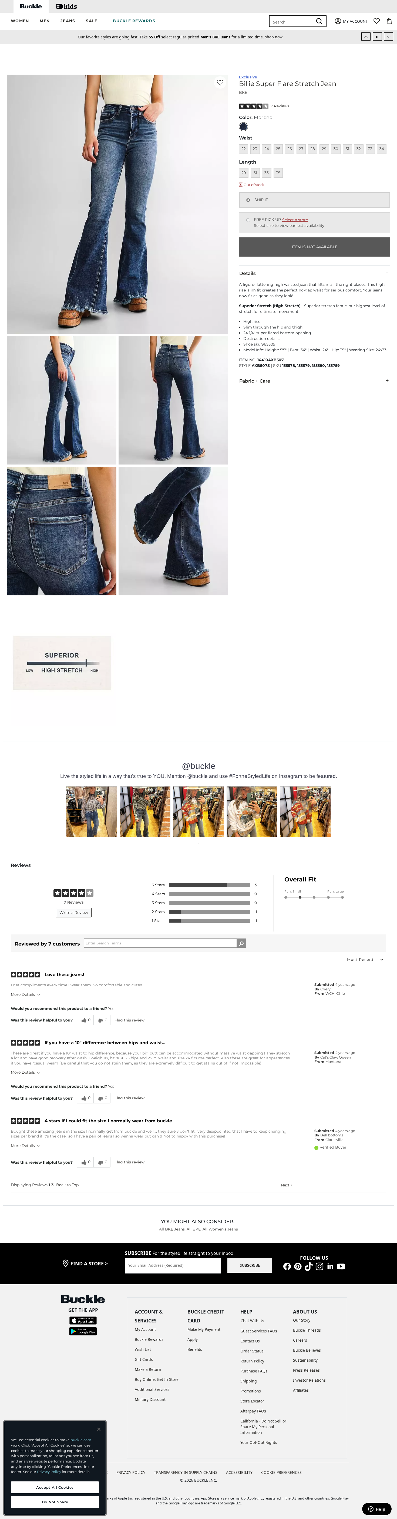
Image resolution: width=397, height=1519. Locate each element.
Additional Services (152, 1389)
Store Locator (252, 1401)
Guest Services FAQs (258, 1331)
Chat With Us (252, 1320)
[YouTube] (341, 1266)
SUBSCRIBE (250, 1265)
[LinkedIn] (330, 1266)
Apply (192, 1339)
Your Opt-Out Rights (258, 1442)
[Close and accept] (99, 1429)
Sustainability (305, 1360)
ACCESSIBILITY (239, 1472)
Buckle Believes (307, 1350)
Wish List (143, 1349)
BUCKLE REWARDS (134, 20)
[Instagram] (319, 1266)
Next (286, 1185)
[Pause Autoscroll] (377, 36)
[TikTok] (308, 1266)
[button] (19, 21)
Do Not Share (55, 1502)
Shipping (248, 1381)
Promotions (250, 1391)
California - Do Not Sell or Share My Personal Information (263, 1426)
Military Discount (150, 1399)
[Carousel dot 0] (198, 844)
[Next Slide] (388, 36)
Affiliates (301, 1390)
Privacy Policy (49, 1472)
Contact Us (250, 1341)
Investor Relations (309, 1380)
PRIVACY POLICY (130, 1472)
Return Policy (252, 1361)
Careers (300, 1340)
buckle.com (80, 1440)
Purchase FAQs (253, 1371)
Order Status (252, 1351)
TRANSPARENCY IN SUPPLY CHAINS (185, 1472)
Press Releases (306, 1370)
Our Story (301, 1320)
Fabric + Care (254, 381)
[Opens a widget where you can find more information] (377, 1509)
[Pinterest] (297, 1266)
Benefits (194, 1349)
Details (247, 273)
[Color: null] (243, 127)
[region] (55, 1468)
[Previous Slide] (366, 36)
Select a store (295, 219)
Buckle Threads (307, 1330)
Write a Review (73, 912)
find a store (89, 1263)
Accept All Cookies (55, 1487)
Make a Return (148, 1369)
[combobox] (295, 21)
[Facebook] (287, 1266)
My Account (145, 1329)
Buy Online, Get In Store (157, 1379)
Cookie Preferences (281, 1472)
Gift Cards (144, 1359)
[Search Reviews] (241, 943)
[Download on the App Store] (83, 1320)
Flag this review (129, 1020)
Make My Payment (203, 1329)
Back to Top (67, 1184)
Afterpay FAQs (253, 1411)
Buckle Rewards (149, 1339)
